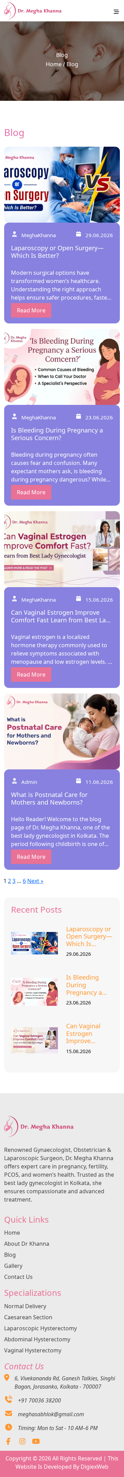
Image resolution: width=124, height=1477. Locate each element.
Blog (10, 1255)
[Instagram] (22, 1442)
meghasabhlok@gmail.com (51, 1414)
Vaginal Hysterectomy (32, 1350)
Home (54, 64)
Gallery (13, 1266)
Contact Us (18, 1277)
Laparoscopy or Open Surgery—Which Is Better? (89, 936)
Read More (31, 310)
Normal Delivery (25, 1306)
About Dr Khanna (26, 1243)
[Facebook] (8, 1442)
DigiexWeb (94, 1466)
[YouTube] (36, 1442)
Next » (35, 881)
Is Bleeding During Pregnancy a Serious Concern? (84, 985)
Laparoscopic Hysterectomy (40, 1328)
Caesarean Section (28, 1317)
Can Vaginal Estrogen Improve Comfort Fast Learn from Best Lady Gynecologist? (89, 1033)
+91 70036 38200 (39, 1400)
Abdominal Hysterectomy (37, 1339)
